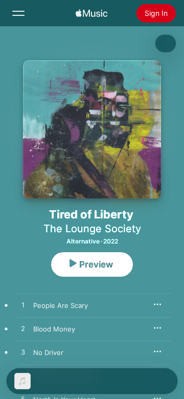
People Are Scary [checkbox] (60, 305)
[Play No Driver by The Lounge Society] (23, 352)
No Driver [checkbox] (48, 352)
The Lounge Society (92, 229)
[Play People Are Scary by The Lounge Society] (23, 305)
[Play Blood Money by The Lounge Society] (23, 329)
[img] (91, 13)
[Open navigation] (18, 13)
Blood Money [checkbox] (54, 329)
